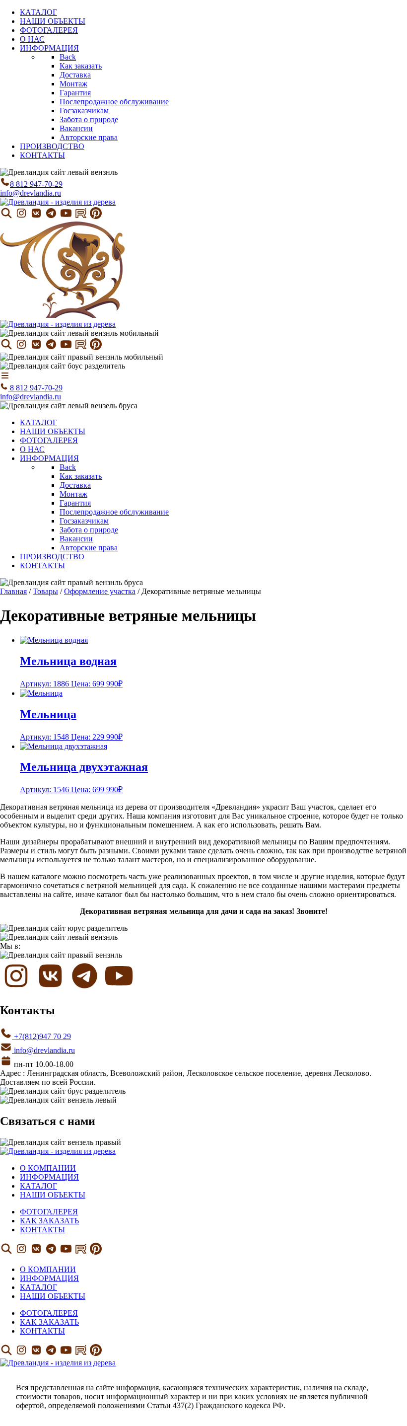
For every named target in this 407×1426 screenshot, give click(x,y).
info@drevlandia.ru (30, 193)
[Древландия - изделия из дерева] (58, 202)
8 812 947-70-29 (36, 184)
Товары (45, 591)
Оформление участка (100, 591)
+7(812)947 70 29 (41, 1036)
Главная (13, 591)
